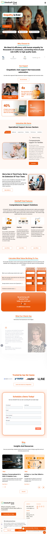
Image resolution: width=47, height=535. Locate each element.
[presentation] (39, 487)
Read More (4, 484)
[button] (45, 3)
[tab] (7, 132)
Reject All (9, 530)
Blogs (4, 471)
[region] (15, 526)
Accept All (20, 530)
